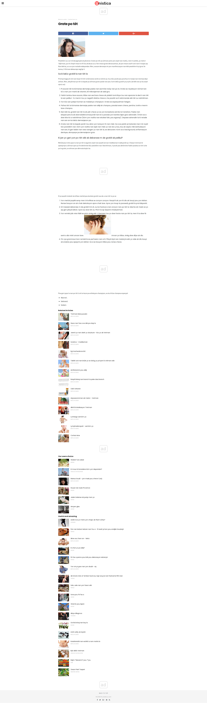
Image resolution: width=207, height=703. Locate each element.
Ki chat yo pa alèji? (78, 548)
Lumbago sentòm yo (78, 417)
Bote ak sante (62, 19)
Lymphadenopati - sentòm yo (82, 426)
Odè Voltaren (76, 389)
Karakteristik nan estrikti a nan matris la (85, 641)
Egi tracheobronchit (78, 351)
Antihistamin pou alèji (79, 370)
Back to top (103, 693)
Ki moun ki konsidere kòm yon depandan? (86, 469)
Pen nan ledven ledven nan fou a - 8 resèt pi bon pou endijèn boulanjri (97, 529)
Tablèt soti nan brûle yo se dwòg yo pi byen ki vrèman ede (92, 361)
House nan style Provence (80, 488)
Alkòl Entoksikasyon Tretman (81, 407)
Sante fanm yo (72, 19)
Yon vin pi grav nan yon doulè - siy (83, 566)
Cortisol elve (75, 435)
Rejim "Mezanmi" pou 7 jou (81, 660)
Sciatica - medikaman (79, 342)
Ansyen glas (75, 506)
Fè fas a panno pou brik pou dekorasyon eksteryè (89, 557)
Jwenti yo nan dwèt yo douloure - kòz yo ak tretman (90, 333)
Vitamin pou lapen (77, 604)
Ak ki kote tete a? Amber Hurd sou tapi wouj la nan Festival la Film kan (97, 576)
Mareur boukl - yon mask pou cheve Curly (86, 479)
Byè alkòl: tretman (77, 651)
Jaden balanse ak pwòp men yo (83, 497)
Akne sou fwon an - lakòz (80, 538)
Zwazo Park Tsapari (78, 669)
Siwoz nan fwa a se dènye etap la (83, 323)
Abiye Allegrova (76, 613)
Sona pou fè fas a (77, 594)
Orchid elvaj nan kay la (79, 623)
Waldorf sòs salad (77, 460)
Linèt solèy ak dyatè (78, 632)
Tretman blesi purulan (79, 314)
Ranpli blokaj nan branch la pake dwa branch (87, 379)
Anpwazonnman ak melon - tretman (84, 398)
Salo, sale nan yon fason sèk (81, 585)
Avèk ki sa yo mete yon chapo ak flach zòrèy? (88, 520)
